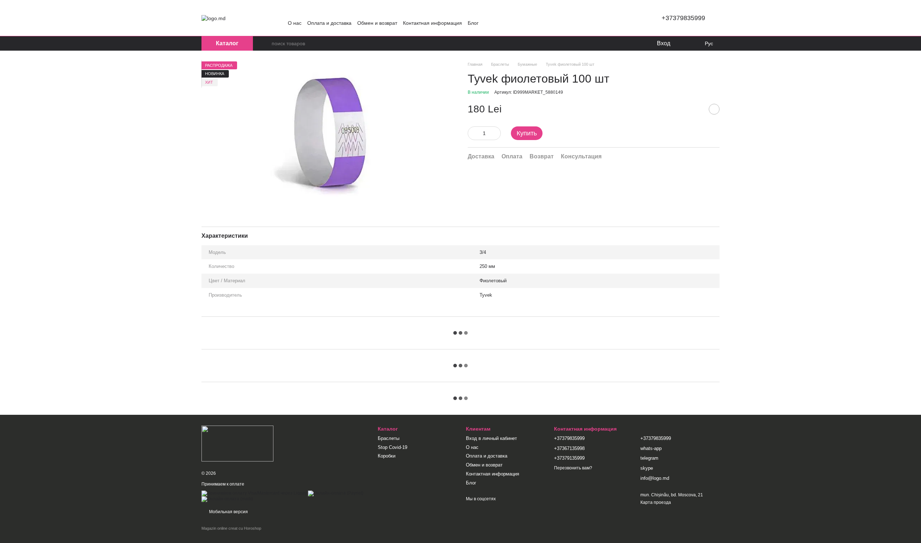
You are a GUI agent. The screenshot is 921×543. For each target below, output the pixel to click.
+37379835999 (683, 18)
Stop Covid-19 (392, 447)
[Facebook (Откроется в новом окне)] (308, 12)
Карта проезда (655, 502)
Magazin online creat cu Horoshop (231, 528)
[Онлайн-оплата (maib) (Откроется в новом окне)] (227, 498)
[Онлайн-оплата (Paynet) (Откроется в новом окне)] (335, 493)
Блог (473, 23)
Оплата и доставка (329, 23)
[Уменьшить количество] (473, 133)
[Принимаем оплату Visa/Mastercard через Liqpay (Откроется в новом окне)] (254, 493)
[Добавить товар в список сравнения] (696, 109)
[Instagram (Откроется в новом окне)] (291, 12)
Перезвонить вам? (573, 467)
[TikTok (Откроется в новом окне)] (299, 12)
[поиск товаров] (266, 43)
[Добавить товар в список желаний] (714, 109)
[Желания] (681, 43)
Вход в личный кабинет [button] (491, 438)
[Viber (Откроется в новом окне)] (325, 12)
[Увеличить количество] (495, 133)
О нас (294, 23)
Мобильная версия (228, 511)
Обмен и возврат (377, 23)
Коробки (386, 456)
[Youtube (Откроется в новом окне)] (316, 12)
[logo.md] (237, 443)
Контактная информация (432, 23)
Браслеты (388, 438)
